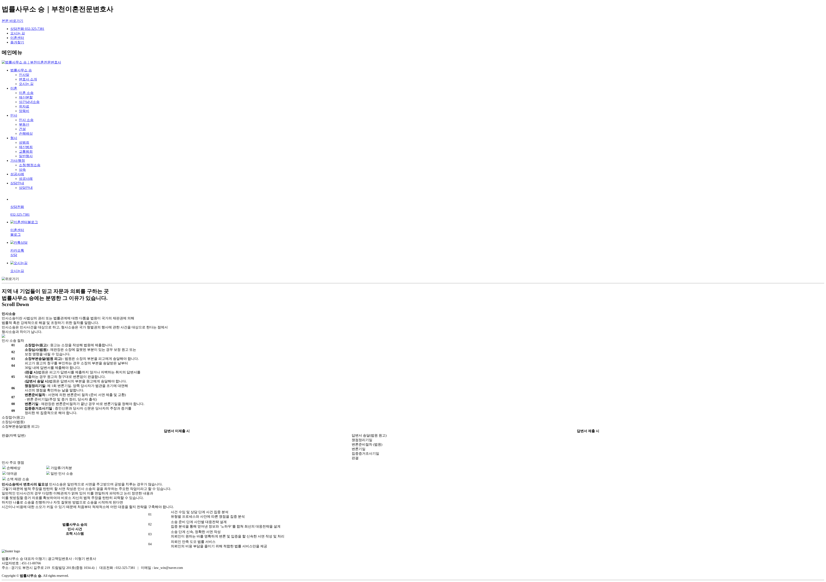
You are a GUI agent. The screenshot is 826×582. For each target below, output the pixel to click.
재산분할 (26, 97)
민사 (13, 115)
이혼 (13, 88)
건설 (22, 129)
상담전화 (27, 29)
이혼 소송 (26, 93)
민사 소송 (26, 120)
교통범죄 (26, 151)
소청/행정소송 (29, 165)
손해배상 (26, 133)
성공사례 (17, 174)
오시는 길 (17, 33)
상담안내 (17, 183)
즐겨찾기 (17, 42)
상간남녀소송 (29, 102)
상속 (22, 169)
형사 (13, 138)
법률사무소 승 (21, 70)
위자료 (24, 106)
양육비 (24, 111)
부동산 (24, 124)
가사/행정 (17, 160)
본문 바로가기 (12, 21)
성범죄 (24, 142)
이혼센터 (17, 38)
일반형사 (26, 156)
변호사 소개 (28, 79)
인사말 (24, 75)
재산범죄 (26, 147)
